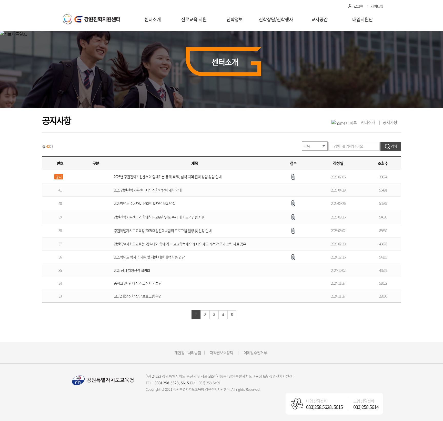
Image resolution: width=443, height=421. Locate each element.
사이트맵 (377, 6)
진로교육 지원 (194, 19)
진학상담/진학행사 (276, 19)
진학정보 (234, 19)
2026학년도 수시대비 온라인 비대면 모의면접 (144, 203)
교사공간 (319, 19)
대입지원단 (362, 19)
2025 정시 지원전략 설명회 (132, 270)
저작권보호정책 (221, 353)
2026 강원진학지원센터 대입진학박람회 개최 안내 (148, 190)
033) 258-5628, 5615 (172, 382)
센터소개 (152, 19)
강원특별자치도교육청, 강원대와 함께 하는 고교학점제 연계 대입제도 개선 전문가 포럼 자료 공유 (180, 243)
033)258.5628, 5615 (324, 407)
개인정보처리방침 (187, 353)
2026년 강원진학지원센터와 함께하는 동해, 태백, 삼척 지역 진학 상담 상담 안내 (168, 176)
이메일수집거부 (255, 353)
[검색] (390, 146)
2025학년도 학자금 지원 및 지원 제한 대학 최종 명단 (149, 257)
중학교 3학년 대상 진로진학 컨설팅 (138, 283)
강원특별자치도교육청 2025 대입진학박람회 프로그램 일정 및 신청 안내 (163, 230)
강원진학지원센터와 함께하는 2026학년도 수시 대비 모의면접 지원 (159, 216)
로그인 (358, 6)
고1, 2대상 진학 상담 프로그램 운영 (138, 296)
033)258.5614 (366, 407)
